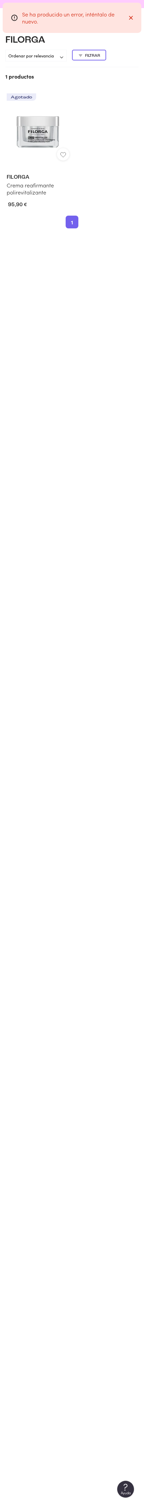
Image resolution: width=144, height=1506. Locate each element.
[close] (131, 18)
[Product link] (38, 144)
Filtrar (92, 56)
